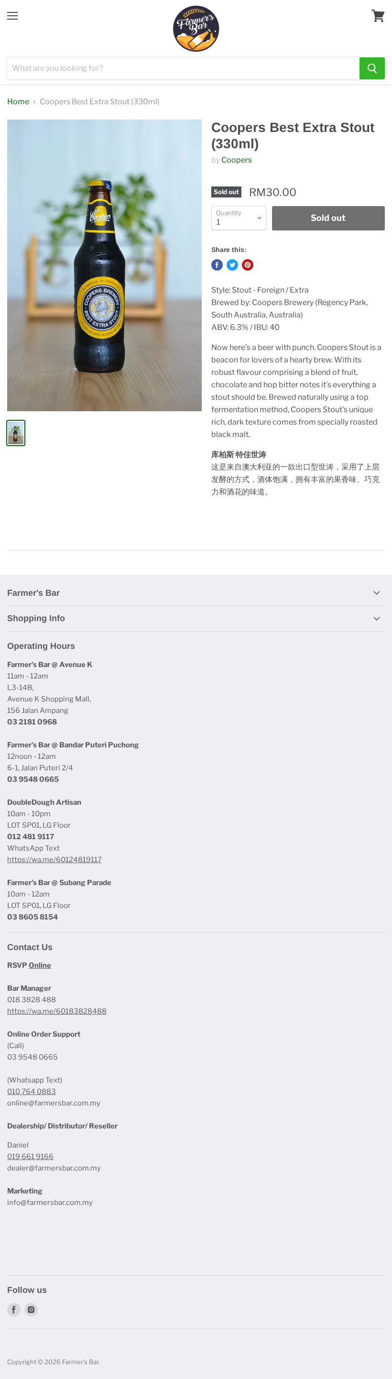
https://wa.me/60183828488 (57, 1011)
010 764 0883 (31, 1091)
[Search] (372, 68)
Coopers (236, 159)
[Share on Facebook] (217, 265)
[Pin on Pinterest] (247, 265)
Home (18, 102)
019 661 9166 (30, 1156)
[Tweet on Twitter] (232, 265)
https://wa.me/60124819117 (54, 859)
